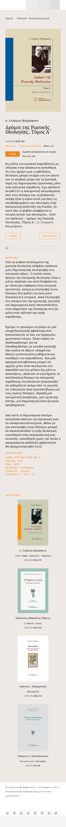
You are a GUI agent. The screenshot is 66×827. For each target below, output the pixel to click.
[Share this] (50, 146)
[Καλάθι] (58, 5)
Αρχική (9, 18)
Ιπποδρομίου (45, 787)
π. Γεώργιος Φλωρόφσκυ (21, 121)
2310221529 (11, 787)
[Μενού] (31, 5)
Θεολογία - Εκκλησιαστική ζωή (33, 18)
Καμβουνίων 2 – (29, 787)
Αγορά (12, 154)
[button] (63, 5)
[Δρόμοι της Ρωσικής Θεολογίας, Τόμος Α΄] (33, 70)
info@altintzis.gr (30, 792)
